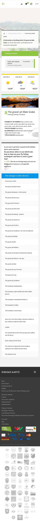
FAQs (3, 381)
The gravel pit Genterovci (12, 220)
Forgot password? (7, 386)
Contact (4, 397)
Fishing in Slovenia (7, 408)
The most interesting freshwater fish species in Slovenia (18, 415)
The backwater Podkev (11, 305)
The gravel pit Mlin (10, 242)
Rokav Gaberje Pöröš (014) (13, 341)
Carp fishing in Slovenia (8, 413)
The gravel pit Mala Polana (13, 187)
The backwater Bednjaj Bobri (13, 286)
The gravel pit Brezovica (12, 198)
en (36, 4)
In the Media (5, 424)
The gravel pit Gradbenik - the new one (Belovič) (19, 231)
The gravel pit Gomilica (12, 225)
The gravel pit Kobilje (11, 236)
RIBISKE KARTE (11, 372)
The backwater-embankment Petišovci (16, 299)
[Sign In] (21, 4)
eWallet (4, 388)
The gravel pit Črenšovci (12, 203)
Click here (7, 161)
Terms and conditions (8, 399)
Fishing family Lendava (14, 33)
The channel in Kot (10, 354)
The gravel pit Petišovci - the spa (14, 258)
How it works (5, 383)
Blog (3, 421)
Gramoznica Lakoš (10, 181)
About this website (7, 394)
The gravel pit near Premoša (13, 269)
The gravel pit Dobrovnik (12, 209)
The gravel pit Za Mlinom (12, 280)
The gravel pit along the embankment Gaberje (18, 253)
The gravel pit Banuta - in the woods (15, 192)
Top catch (4, 419)
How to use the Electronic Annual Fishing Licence (16, 391)
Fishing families (6, 404)
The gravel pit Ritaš (10, 264)
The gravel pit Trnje (10, 275)
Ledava (7, 327)
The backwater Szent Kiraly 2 (13, 310)
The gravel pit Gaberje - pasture (14, 214)
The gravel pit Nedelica (12, 247)
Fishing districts (6, 402)
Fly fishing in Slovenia (8, 410)
